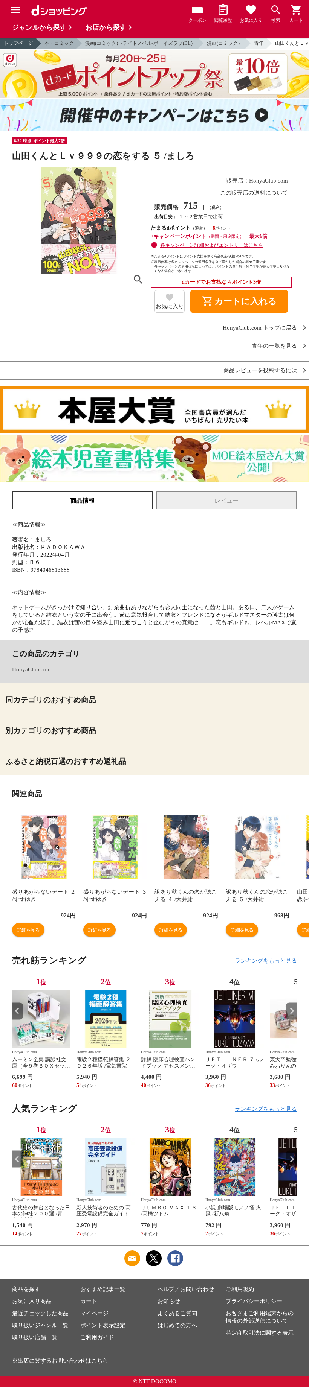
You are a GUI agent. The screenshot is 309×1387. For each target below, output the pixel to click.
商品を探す (26, 1289)
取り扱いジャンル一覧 (40, 1325)
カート (88, 1301)
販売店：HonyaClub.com (257, 181)
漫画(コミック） (225, 43)
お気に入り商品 (32, 1301)
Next (291, 1010)
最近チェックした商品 (40, 1313)
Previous (17, 1010)
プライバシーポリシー (254, 1301)
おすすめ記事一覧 (102, 1289)
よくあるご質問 (177, 1313)
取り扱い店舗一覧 (34, 1337)
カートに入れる (239, 301)
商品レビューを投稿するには (260, 370)
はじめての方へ (177, 1325)
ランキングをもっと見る (266, 961)
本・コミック (59, 43)
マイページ (94, 1313)
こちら (99, 1361)
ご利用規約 (240, 1289)
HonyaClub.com (31, 669)
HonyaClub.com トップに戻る (260, 328)
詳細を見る (28, 930)
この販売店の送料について (254, 193)
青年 (259, 43)
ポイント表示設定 (102, 1325)
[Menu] (16, 10)
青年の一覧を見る (274, 346)
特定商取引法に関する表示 (260, 1333)
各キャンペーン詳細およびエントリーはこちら (211, 245)
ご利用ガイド (97, 1337)
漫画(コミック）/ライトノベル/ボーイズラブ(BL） (140, 43)
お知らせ (169, 1301)
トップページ (18, 43)
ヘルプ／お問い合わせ (186, 1289)
